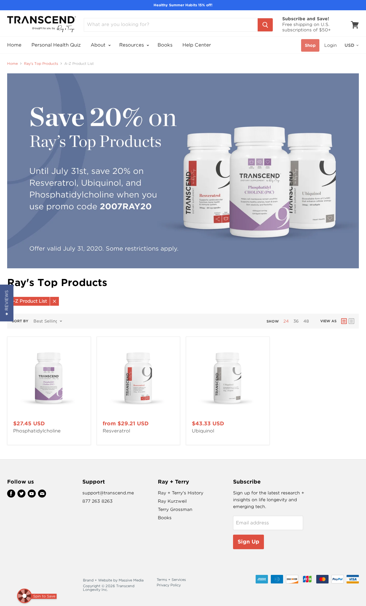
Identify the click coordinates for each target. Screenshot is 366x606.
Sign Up (248, 542)
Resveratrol (116, 431)
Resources (132, 45)
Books (165, 45)
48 (306, 321)
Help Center (196, 45)
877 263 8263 (97, 501)
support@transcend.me (108, 493)
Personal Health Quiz (56, 45)
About (99, 45)
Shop (310, 45)
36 (296, 321)
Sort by (20, 321)
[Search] (265, 24)
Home (14, 45)
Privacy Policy (169, 585)
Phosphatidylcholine (37, 431)
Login (330, 45)
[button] (6, 303)
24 (286, 321)
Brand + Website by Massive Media (113, 580)
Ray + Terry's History (180, 493)
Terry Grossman (175, 509)
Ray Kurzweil (172, 501)
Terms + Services (171, 579)
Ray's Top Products (41, 64)
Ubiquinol (203, 431)
